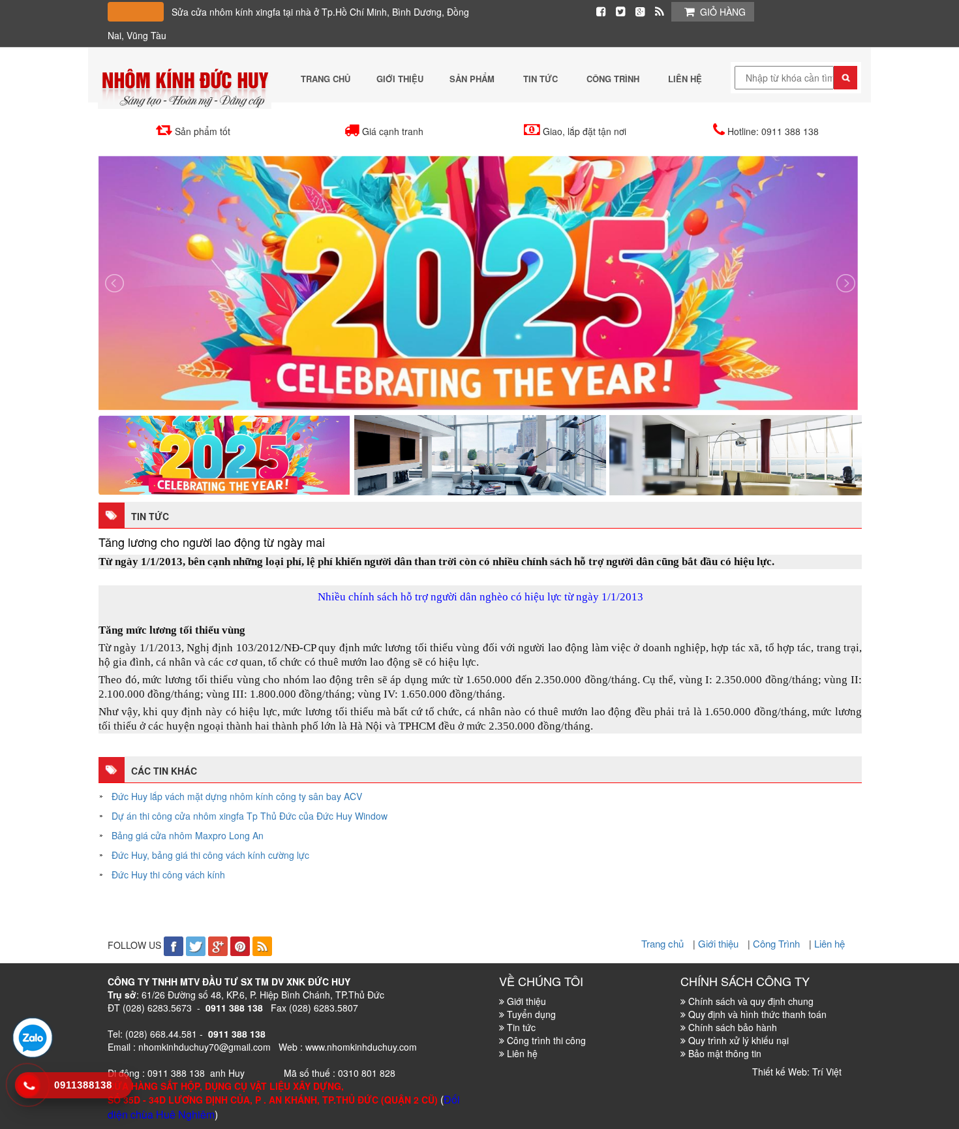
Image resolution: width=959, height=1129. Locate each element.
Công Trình (777, 943)
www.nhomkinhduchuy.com (361, 1046)
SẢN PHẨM (473, 78)
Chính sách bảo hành (732, 1027)
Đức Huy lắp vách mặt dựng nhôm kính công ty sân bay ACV (237, 796)
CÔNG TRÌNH (614, 78)
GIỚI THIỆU (399, 78)
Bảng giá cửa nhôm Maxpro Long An (188, 835)
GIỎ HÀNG (723, 11)
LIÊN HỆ (685, 78)
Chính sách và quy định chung (751, 1001)
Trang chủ (663, 943)
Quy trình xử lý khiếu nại (738, 1040)
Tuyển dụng (531, 1014)
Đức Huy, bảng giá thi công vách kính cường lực (210, 854)
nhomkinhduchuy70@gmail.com (204, 1046)
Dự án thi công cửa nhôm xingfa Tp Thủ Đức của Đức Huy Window (250, 815)
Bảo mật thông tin (724, 1053)
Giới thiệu (719, 943)
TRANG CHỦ (325, 78)
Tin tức (521, 1027)
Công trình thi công (546, 1040)
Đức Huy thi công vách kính (168, 874)
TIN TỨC (541, 78)
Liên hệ (829, 943)
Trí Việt (827, 1071)
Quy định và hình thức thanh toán (757, 1014)
